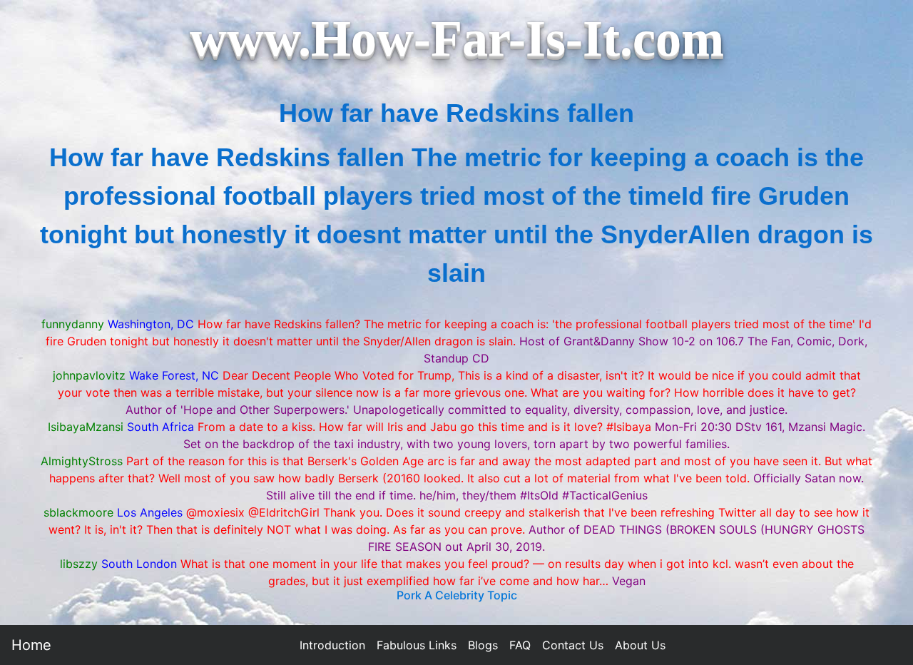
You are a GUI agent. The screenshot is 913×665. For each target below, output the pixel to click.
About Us (640, 645)
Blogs (483, 645)
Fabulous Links (416, 645)
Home (31, 645)
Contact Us (572, 645)
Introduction (332, 645)
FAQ (520, 645)
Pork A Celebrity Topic (457, 595)
